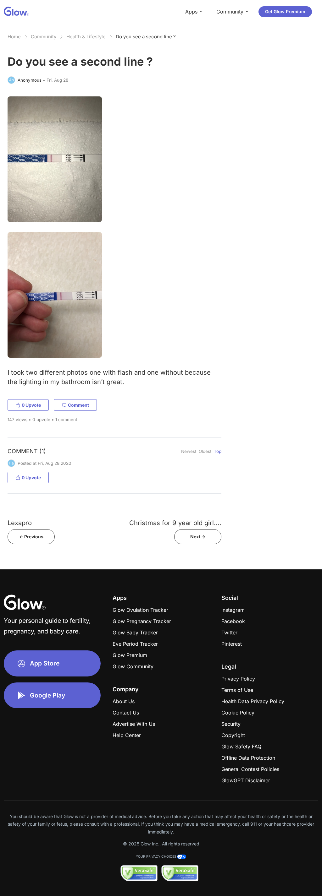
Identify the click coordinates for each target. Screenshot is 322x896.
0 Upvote (31, 405)
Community (43, 37)
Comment (78, 405)
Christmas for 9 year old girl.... (175, 523)
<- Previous (31, 536)
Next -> (197, 536)
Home (14, 37)
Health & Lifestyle (86, 37)
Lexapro (20, 523)
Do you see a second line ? (146, 37)
